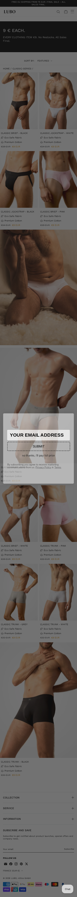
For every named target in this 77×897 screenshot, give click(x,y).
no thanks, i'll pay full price (38, 455)
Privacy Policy (43, 467)
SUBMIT (38, 446)
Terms (57, 467)
